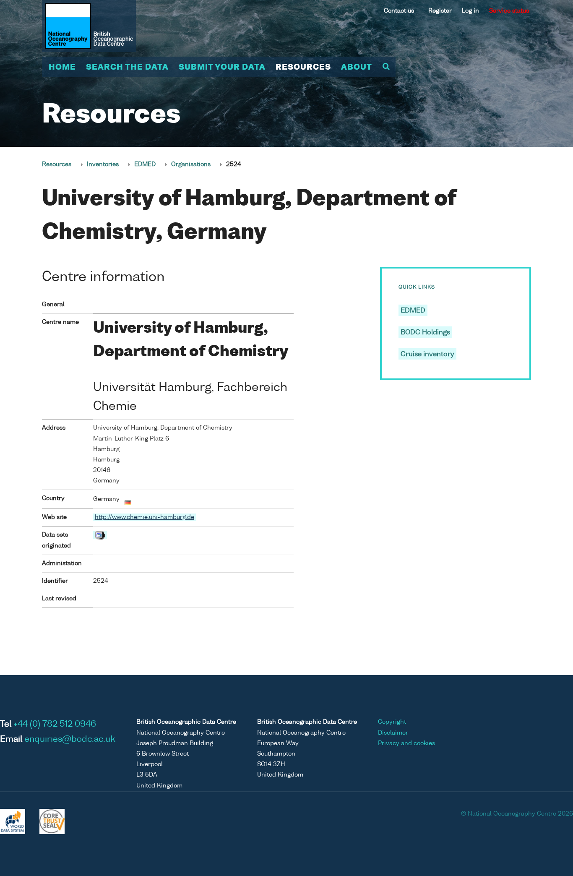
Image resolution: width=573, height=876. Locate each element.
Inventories (103, 164)
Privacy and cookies (406, 743)
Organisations (191, 164)
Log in (470, 11)
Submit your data (222, 67)
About (356, 67)
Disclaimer (393, 733)
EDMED (145, 164)
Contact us (399, 11)
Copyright (392, 722)
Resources (303, 67)
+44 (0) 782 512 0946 (54, 724)
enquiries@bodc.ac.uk (69, 739)
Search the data (127, 67)
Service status (509, 11)
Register (440, 11)
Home (62, 67)
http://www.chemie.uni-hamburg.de (144, 517)
